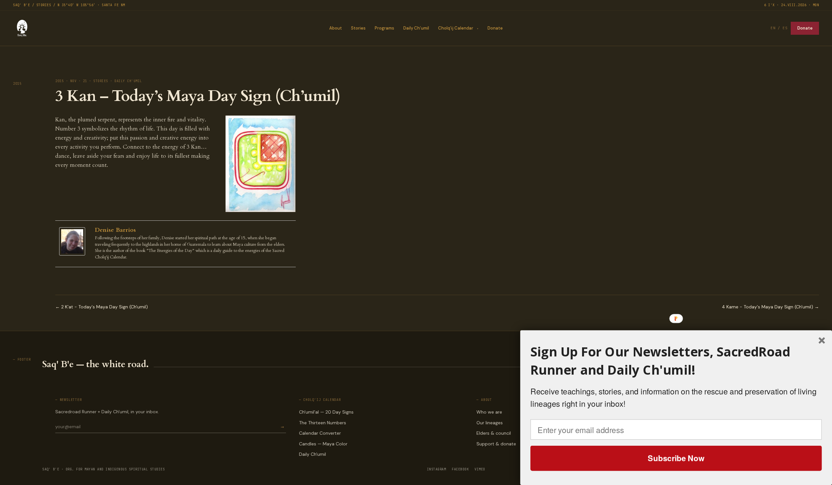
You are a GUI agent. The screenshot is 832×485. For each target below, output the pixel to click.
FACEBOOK (460, 469)
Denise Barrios (115, 230)
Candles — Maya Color (323, 444)
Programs (384, 28)
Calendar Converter (320, 433)
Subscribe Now (676, 458)
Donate (495, 28)
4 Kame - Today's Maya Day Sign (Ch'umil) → (770, 307)
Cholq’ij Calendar (455, 28)
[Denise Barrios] (73, 241)
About (335, 28)
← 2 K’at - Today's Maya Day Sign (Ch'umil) (101, 307)
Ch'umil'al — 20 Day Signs (326, 412)
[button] (676, 361)
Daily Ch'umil (312, 454)
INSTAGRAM (436, 469)
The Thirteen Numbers (322, 423)
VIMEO (479, 469)
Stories (358, 28)
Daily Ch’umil (416, 28)
